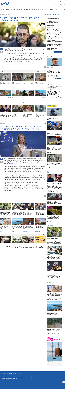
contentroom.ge (2, 248)
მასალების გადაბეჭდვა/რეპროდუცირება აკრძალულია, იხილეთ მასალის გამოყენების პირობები (12, 378)
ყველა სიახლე (58, 51)
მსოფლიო (26, 9)
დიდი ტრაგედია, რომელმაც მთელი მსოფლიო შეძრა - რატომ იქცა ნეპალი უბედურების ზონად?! (54, 165)
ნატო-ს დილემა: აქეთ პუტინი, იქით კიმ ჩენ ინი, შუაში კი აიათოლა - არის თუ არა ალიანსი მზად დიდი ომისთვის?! (54, 132)
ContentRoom (42, 234)
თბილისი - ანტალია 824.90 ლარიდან (5, 98)
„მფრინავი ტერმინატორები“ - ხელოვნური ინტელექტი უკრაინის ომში (53, 118)
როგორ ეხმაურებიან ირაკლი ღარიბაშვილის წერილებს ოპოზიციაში (28, 227)
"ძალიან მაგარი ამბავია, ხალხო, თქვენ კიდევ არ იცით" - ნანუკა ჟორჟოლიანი (28, 115)
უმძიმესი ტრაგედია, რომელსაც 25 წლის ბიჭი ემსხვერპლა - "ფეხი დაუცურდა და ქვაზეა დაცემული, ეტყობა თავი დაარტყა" (54, 219)
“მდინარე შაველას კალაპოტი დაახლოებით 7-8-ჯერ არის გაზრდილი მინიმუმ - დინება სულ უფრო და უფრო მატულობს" (54, 331)
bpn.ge (56, 1)
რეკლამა (21, 373)
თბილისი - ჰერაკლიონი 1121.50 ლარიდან (16, 98)
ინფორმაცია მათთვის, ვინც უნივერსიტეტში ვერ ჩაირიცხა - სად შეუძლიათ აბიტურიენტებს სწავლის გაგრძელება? (17, 213)
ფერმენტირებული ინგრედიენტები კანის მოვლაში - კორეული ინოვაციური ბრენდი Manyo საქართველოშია (39, 246)
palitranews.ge (25, 231)
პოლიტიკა (7, 9)
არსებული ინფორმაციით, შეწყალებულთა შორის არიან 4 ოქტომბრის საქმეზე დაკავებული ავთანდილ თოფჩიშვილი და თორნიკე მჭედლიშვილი (54, 22)
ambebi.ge (2, 216)
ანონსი (56, 9)
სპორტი (41, 9)
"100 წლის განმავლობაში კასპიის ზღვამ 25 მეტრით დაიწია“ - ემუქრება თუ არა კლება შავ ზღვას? (17, 228)
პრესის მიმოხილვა (52, 82)
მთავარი (2, 9)
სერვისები (15, 373)
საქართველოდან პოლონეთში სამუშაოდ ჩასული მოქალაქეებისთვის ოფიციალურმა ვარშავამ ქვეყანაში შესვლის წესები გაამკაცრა (40, 230)
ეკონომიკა (36, 9)
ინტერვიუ (49, 56)
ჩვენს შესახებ (9, 373)
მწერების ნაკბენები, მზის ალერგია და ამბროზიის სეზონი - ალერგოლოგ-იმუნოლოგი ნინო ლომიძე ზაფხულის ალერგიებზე (17, 246)
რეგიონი (31, 9)
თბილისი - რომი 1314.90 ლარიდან (40, 98)
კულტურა (52, 9)
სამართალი (13, 9)
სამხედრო (47, 9)
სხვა (1, 11)
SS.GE (2, 71)
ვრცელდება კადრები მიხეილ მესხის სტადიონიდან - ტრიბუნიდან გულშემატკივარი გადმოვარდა (16, 116)
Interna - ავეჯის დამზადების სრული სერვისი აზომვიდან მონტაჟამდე (5, 245)
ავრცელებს (11, 163)
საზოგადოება (20, 9)
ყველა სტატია (58, 78)
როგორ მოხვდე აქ (41, 71)
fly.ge (1, 102)
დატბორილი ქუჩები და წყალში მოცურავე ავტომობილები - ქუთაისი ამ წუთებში (40, 115)
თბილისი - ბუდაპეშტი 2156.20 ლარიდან (27, 98)
